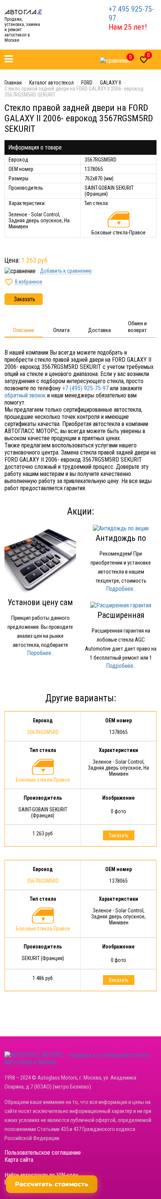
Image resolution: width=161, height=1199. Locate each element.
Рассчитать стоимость (51, 1184)
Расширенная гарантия (121, 619)
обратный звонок (25, 395)
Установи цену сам (40, 602)
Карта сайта (18, 1159)
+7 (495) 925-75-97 (85, 388)
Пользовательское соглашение (42, 1152)
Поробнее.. (40, 653)
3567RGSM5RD (43, 732)
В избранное (28, 282)
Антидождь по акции (120, 542)
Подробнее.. (121, 588)
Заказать (24, 299)
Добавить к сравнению (66, 271)
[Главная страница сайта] (23, 11)
